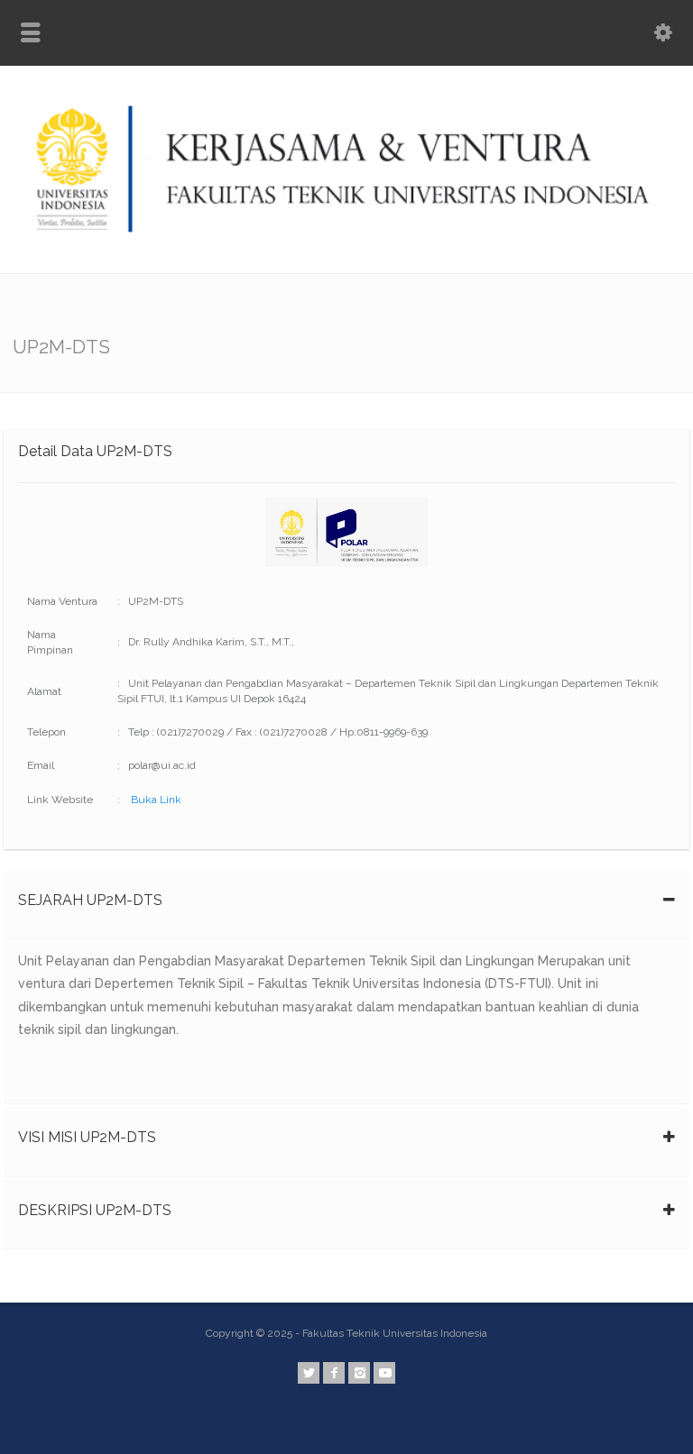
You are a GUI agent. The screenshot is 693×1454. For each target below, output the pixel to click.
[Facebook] (334, 1373)
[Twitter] (308, 1373)
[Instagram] (359, 1373)
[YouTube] (384, 1373)
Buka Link (156, 799)
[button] (346, 905)
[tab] (346, 905)
